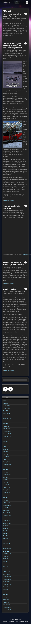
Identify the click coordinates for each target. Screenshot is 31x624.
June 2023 (5, 441)
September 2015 (7, 553)
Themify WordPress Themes (21, 621)
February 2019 (6, 502)
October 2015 (6, 551)
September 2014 (7, 584)
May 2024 (5, 423)
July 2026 (5, 400)
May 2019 (5, 497)
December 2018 (7, 505)
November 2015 (7, 548)
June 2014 (5, 592)
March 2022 (6, 456)
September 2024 (7, 418)
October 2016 (6, 520)
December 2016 (7, 515)
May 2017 (5, 507)
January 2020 (6, 489)
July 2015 (5, 558)
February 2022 (6, 459)
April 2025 (5, 410)
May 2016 (5, 533)
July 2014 (5, 589)
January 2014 (6, 604)
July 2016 (5, 528)
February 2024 (6, 426)
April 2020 (5, 482)
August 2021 (6, 467)
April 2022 (5, 454)
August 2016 (6, 525)
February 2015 (6, 571)
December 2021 (7, 464)
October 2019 (6, 492)
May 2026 (5, 403)
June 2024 (5, 421)
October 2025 (6, 408)
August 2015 (6, 556)
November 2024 (7, 416)
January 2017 (6, 512)
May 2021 (5, 469)
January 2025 (6, 413)
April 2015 (5, 566)
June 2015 (5, 561)
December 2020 (7, 474)
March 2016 (6, 538)
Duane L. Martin (14, 619)
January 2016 (6, 543)
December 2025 (7, 405)
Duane (5, 38)
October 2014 (6, 581)
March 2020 (6, 484)
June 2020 (5, 477)
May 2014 (5, 594)
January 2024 (6, 428)
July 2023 (5, 439)
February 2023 (6, 446)
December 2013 (7, 607)
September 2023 (7, 436)
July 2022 (5, 449)
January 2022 (6, 461)
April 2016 (5, 535)
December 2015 (7, 546)
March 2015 (6, 569)
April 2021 (5, 472)
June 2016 (5, 530)
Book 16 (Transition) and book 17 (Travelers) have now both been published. (12, 46)
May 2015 (5, 564)
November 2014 (7, 579)
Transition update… (10, 289)
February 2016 (6, 541)
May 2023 (5, 444)
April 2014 (5, 597)
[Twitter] (11, 389)
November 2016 (7, 518)
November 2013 (7, 609)
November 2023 (7, 433)
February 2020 (6, 487)
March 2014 (6, 599)
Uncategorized (11, 38)
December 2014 (7, 576)
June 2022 (5, 451)
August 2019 (6, 495)
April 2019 (5, 500)
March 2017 (6, 510)
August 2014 (6, 586)
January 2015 (6, 574)
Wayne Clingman (26, 254)
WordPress (11, 621)
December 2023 (7, 431)
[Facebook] (5, 389)
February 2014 (6, 602)
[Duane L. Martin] (11, 3)
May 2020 (5, 479)
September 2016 (7, 523)
